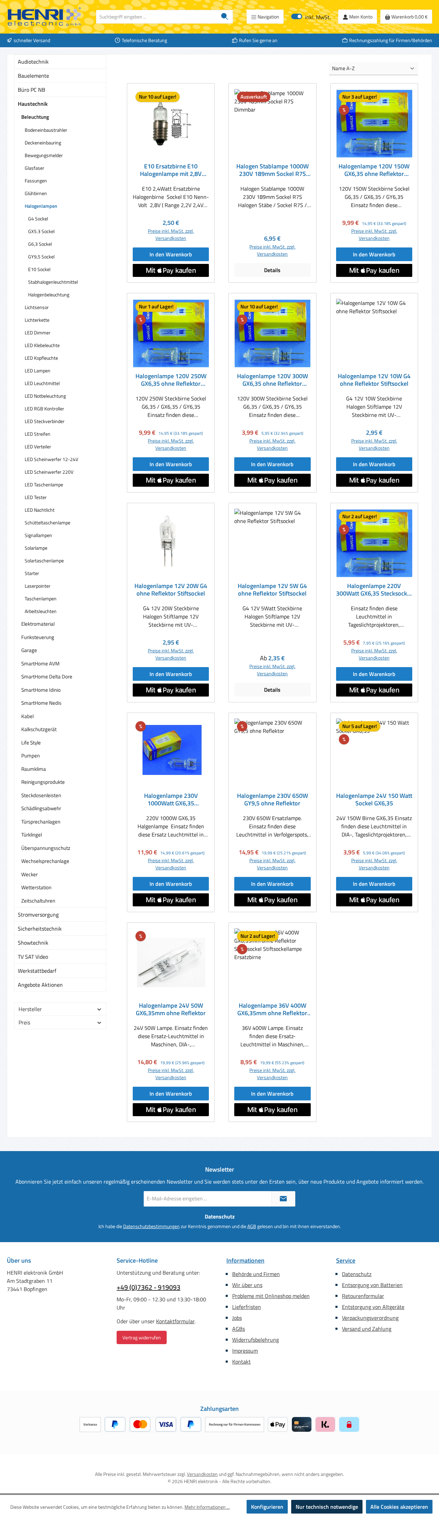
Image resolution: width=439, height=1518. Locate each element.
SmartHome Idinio (41, 690)
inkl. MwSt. (311, 17)
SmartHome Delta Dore (46, 676)
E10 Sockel (39, 269)
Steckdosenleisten (41, 795)
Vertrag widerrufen (141, 1337)
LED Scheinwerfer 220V (49, 471)
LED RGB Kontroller (44, 408)
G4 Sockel (38, 218)
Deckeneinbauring (43, 142)
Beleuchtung (35, 117)
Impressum (245, 1351)
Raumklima (33, 769)
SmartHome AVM (40, 663)
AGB (251, 1226)
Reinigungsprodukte (43, 782)
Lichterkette (37, 319)
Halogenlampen (41, 205)
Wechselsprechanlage (45, 861)
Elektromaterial (38, 624)
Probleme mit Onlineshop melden (271, 1296)
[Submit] (283, 1199)
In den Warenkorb (171, 254)
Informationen (245, 1260)
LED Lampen (37, 370)
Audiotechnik (33, 62)
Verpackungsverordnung (370, 1318)
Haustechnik (33, 104)
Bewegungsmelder (44, 155)
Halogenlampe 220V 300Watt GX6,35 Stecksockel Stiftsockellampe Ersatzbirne (374, 589)
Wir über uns (247, 1285)
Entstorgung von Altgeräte (373, 1307)
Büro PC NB (31, 90)
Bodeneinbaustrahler (46, 129)
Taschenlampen (41, 598)
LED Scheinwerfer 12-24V (51, 459)
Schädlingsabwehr (41, 808)
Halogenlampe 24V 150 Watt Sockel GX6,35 (374, 799)
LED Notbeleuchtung (45, 395)
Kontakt (241, 1361)
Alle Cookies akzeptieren (399, 1507)
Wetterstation (36, 887)
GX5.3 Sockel (41, 231)
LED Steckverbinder (44, 421)
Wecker (29, 874)
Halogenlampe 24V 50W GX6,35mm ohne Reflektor (171, 1009)
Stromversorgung (38, 914)
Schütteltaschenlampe (47, 522)
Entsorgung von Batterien (372, 1285)
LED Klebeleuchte (42, 345)
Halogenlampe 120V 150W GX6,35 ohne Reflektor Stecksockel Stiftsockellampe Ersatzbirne (374, 170)
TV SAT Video (33, 957)
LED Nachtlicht (40, 509)
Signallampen (38, 535)
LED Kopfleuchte (41, 357)
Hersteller (30, 1009)
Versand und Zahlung (366, 1329)
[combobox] (156, 17)
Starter (32, 573)
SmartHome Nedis (41, 703)
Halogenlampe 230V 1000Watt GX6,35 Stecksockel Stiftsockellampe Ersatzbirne (171, 799)
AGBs (238, 1329)
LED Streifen (37, 433)
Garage (29, 650)
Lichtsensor (37, 307)
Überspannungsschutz (45, 848)
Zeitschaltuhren (38, 901)
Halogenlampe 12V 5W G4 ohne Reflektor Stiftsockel (272, 589)
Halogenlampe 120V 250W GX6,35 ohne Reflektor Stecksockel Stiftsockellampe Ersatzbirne (171, 379)
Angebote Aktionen (40, 985)
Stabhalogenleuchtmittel (53, 281)
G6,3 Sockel (40, 243)
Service (345, 1260)
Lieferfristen (246, 1307)
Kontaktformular (175, 1321)
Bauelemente (33, 76)
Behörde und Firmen (256, 1274)
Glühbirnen (36, 193)
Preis (24, 1022)
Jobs (237, 1318)
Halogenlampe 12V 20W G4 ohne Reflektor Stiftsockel (170, 589)
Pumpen (30, 756)
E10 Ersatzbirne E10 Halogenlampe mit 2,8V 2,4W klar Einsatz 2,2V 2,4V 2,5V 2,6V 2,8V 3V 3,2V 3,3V (171, 170)
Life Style (31, 743)
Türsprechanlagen (40, 822)
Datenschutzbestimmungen (151, 1226)
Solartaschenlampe (44, 560)
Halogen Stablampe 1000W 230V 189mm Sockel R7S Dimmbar (272, 170)
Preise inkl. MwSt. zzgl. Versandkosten (171, 234)
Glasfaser (34, 167)
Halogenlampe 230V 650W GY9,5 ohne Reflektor (272, 799)
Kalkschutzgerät (39, 729)
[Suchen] (225, 17)
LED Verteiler (38, 446)
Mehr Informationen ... (207, 1506)
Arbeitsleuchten (41, 611)
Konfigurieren (267, 1507)
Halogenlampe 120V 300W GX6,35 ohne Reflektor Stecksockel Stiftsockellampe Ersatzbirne (272, 379)
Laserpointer (37, 585)
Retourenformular (363, 1296)
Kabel (27, 716)
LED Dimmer (37, 332)
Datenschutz (356, 1274)
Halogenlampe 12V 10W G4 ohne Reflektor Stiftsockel (374, 379)
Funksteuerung (37, 637)
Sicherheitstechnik (40, 928)
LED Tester (36, 497)
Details (272, 270)
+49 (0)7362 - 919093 (148, 1287)
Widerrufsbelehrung (255, 1340)
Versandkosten (202, 1474)
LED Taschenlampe (44, 484)
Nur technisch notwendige (327, 1507)
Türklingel (31, 835)
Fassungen (36, 180)
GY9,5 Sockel (41, 256)
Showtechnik (33, 943)
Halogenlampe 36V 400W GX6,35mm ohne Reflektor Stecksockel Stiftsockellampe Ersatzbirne (272, 1009)
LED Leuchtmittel (42, 383)
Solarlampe (36, 547)
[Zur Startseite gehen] (44, 17)
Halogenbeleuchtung (48, 294)
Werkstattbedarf (37, 971)
